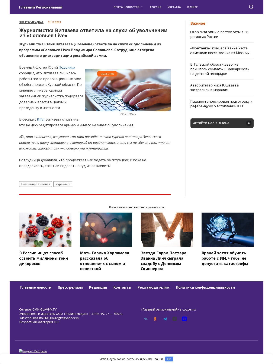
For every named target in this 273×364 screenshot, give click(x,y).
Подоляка (67, 67)
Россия (155, 7)
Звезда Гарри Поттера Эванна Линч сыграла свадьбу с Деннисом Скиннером (163, 260)
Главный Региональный (40, 7)
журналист (63, 184)
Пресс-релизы (70, 287)
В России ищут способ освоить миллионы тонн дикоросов (43, 258)
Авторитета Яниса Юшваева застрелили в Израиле (214, 87)
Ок (169, 359)
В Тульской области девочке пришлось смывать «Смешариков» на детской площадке (219, 69)
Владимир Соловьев (35, 184)
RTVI (41, 119)
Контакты (122, 287)
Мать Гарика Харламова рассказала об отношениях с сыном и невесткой (104, 260)
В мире (192, 7)
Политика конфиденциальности (205, 287)
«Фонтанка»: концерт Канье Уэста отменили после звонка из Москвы (219, 50)
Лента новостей (126, 7)
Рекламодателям (154, 287)
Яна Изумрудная (31, 22)
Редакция (98, 287)
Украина (174, 7)
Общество (107, 73)
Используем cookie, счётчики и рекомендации (131, 359)
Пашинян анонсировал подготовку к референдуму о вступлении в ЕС (221, 103)
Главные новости (35, 287)
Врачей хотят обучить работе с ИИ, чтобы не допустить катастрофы (225, 258)
